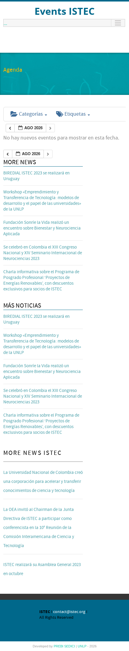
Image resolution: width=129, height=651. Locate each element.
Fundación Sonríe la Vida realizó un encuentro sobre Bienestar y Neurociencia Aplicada (42, 228)
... (5, 23)
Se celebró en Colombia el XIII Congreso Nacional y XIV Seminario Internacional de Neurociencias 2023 (42, 252)
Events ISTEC (64, 11)
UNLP (82, 646)
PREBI (59, 646)
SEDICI (70, 646)
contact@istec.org (69, 612)
